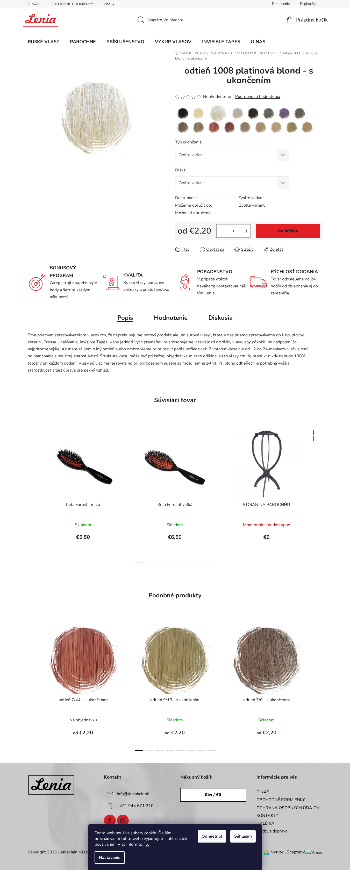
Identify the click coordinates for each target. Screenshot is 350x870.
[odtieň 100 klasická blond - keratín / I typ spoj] (198, 113)
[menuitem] (44, 41)
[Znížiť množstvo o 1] (220, 230)
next (318, 495)
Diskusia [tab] (220, 318)
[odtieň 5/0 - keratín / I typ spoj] (268, 113)
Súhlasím (243, 836)
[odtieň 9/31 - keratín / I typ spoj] (307, 127)
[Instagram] (123, 821)
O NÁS (33, 4)
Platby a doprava (271, 831)
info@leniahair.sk (133, 794)
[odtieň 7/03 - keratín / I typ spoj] (198, 127)
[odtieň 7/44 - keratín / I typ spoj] (214, 127)
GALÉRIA (265, 823)
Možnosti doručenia (193, 213)
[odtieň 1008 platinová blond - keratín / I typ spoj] (218, 113)
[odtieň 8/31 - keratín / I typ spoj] (260, 127)
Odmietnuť (212, 836)
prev (32, 495)
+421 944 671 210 (135, 806)
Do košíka (287, 231)
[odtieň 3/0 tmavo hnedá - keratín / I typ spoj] (253, 113)
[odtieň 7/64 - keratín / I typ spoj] (229, 127)
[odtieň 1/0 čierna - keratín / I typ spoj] (183, 113)
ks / (213, 795)
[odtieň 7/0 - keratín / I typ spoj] (183, 127)
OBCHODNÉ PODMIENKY (72, 4)
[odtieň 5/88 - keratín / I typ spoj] (284, 113)
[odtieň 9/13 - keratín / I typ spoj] (291, 127)
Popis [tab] (125, 318)
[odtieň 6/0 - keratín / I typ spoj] (300, 113)
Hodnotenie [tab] (171, 318)
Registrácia (308, 3)
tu (147, 844)
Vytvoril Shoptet (286, 852)
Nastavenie (109, 857)
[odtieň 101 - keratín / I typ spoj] (237, 113)
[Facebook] (110, 821)
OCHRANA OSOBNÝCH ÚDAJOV (287, 808)
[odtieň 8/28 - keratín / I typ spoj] (245, 127)
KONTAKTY (267, 815)
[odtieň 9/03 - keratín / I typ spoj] (276, 127)
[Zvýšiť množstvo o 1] (246, 230)
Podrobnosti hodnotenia (257, 96)
